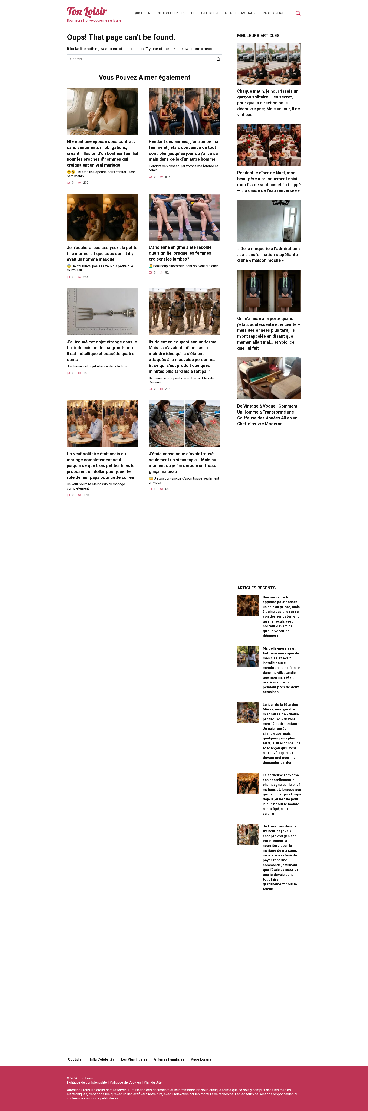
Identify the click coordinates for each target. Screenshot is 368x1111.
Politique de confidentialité (87, 1082)
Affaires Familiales (240, 13)
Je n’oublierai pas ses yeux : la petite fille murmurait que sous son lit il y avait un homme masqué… (102, 253)
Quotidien (142, 13)
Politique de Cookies (125, 1082)
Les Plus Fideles (204, 13)
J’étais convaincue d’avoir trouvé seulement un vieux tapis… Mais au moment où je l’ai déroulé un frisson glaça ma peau (184, 462)
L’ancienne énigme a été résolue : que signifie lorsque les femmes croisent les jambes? (181, 253)
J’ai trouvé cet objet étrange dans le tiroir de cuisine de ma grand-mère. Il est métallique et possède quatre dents (102, 350)
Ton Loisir (87, 11)
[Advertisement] (269, 508)
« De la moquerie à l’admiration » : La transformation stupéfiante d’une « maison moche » (268, 254)
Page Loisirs (273, 13)
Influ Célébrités (171, 13)
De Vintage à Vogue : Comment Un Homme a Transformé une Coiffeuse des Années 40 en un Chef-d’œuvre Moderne (267, 415)
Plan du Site (153, 1082)
